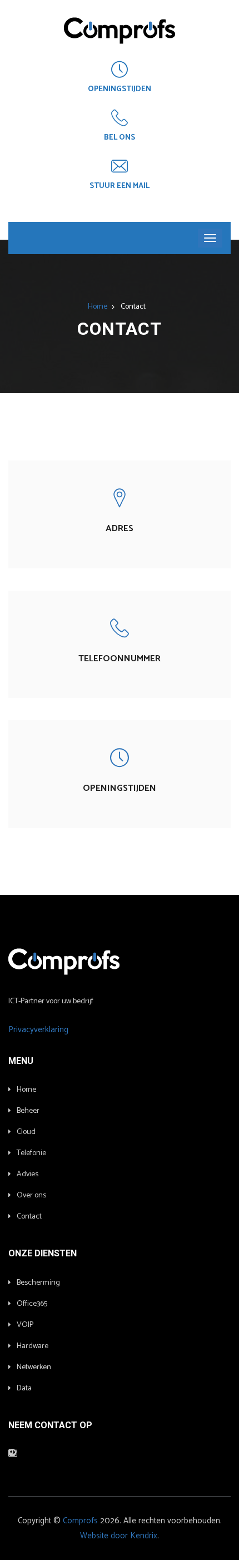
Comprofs (80, 1521)
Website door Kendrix (118, 1536)
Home (97, 306)
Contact (29, 1216)
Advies (27, 1174)
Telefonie (31, 1153)
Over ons (31, 1195)
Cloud (26, 1132)
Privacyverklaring (38, 1030)
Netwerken (34, 1367)
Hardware (32, 1346)
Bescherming (38, 1282)
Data (24, 1388)
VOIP (25, 1325)
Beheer (28, 1111)
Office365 (32, 1303)
